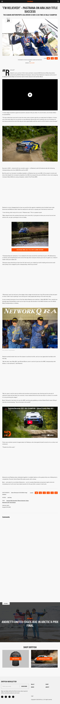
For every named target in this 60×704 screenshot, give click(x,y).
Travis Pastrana (13, 502)
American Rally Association (12, 500)
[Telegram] (48, 493)
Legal (32, 696)
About (47, 687)
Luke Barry (32, 63)
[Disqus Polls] (30, 537)
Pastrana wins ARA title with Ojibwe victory (30, 250)
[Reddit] (52, 493)
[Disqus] (30, 575)
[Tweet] (52, 58)
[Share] (48, 58)
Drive (32, 687)
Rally (32, 684)
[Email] (56, 493)
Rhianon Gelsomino (21, 500)
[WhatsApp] (56, 58)
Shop (47, 684)
